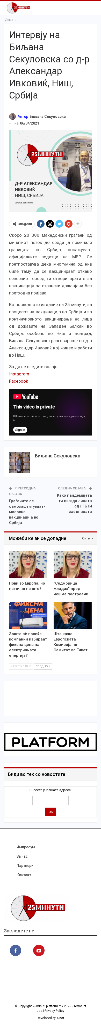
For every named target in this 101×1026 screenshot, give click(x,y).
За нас (22, 856)
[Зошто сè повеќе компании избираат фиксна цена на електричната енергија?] (28, 615)
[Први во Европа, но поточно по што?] (28, 564)
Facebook (18, 381)
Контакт (24, 875)
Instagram (19, 373)
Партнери (25, 866)
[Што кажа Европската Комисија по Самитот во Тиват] (73, 615)
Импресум (26, 847)
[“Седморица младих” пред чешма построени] (73, 564)
